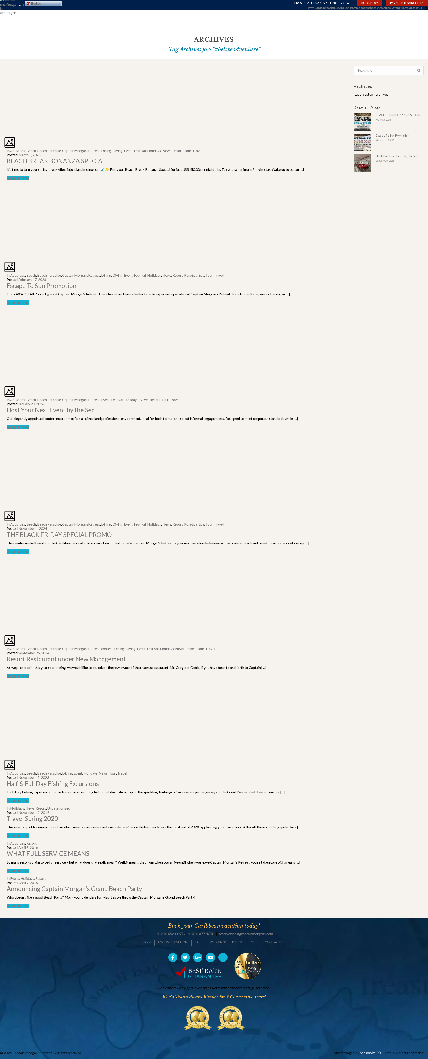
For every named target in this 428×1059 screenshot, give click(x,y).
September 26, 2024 (33, 653)
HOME (147, 942)
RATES (199, 942)
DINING (237, 942)
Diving (118, 150)
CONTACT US (275, 942)
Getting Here (399, 8)
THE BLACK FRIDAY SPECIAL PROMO (59, 534)
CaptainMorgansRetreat (81, 150)
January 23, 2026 (31, 404)
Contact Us (414, 8)
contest (107, 648)
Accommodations (358, 8)
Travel (197, 150)
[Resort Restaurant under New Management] (4, 595)
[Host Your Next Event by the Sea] (4, 346)
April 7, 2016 (28, 882)
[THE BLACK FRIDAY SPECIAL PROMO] (4, 471)
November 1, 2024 (32, 528)
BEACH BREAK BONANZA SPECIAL (56, 161)
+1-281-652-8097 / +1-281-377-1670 (184, 934)
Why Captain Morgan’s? (323, 8)
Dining (106, 150)
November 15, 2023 (33, 777)
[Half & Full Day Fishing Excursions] (4, 720)
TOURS (254, 942)
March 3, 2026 (29, 155)
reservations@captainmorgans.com (246, 934)
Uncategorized (58, 808)
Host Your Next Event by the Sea (51, 410)
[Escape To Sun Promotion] (4, 222)
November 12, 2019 (33, 812)
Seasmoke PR (370, 1053)
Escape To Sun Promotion (41, 285)
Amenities (384, 8)
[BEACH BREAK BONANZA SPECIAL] (4, 97)
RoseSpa (190, 275)
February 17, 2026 (32, 279)
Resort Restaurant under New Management (66, 659)
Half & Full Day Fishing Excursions (53, 783)
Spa (201, 275)
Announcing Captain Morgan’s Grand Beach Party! (75, 888)
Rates (374, 8)
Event (128, 150)
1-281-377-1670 (340, 3)
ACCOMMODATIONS (173, 942)
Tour (187, 150)
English (35, 3)
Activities (17, 150)
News (166, 150)
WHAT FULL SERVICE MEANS (48, 853)
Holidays (154, 150)
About (343, 8)
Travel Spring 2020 (32, 818)
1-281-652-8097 (315, 3)
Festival (140, 150)
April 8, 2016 (28, 847)
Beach (31, 150)
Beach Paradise (49, 150)
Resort (178, 150)
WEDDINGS (218, 942)
